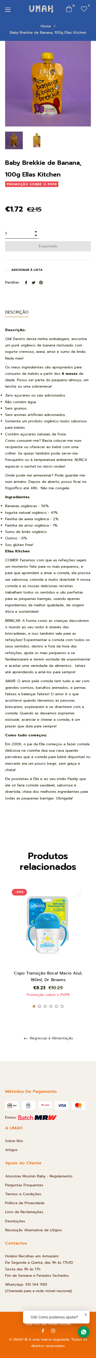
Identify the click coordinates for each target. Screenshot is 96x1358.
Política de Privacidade (25, 1203)
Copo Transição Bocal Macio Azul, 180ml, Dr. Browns (48, 976)
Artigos (11, 1150)
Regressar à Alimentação (51, 1038)
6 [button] (62, 1006)
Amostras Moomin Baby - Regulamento (38, 1176)
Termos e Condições (23, 1194)
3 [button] (45, 1006)
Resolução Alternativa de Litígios (33, 1230)
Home (46, 26)
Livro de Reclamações (24, 1212)
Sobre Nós (14, 1141)
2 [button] (39, 1006)
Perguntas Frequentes (24, 1185)
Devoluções (15, 1221)
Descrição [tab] (16, 312)
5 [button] (56, 1006)
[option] (48, 946)
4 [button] (50, 1006)
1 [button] (34, 1006)
